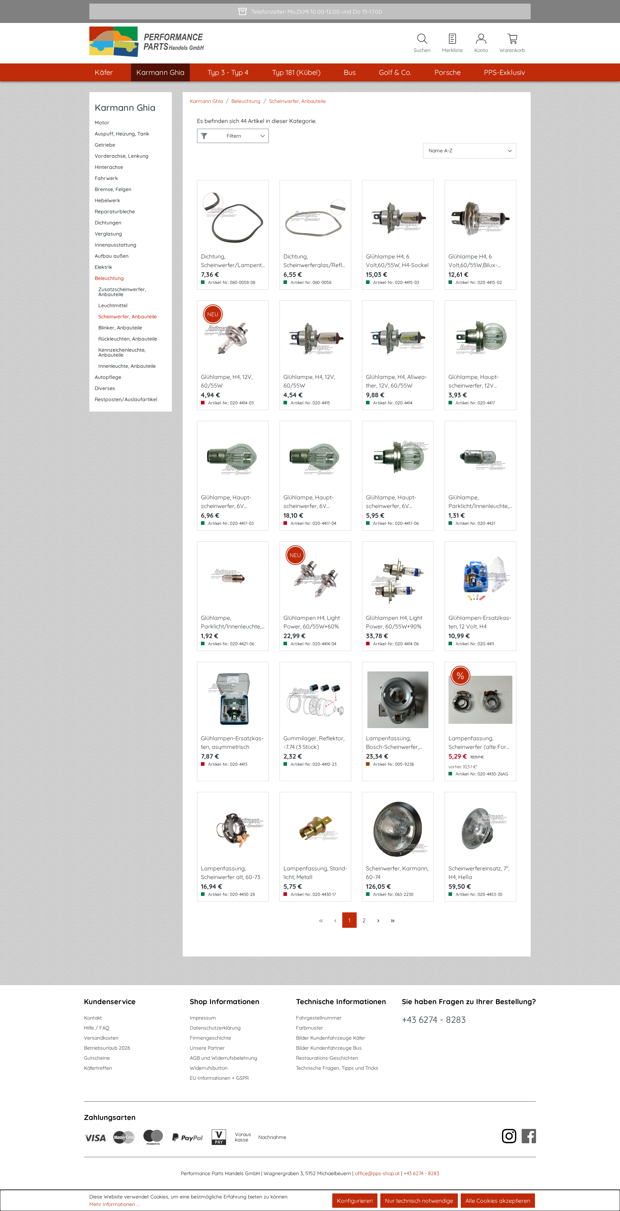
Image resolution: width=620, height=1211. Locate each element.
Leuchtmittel (112, 305)
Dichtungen (108, 222)
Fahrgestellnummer (319, 1018)
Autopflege (108, 377)
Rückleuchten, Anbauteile (127, 339)
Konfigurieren (355, 1200)
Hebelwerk (107, 200)
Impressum (203, 1018)
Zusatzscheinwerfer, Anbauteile (122, 292)
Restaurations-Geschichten (327, 1058)
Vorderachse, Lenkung (122, 156)
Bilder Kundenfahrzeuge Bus (329, 1048)
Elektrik (103, 267)
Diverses (105, 388)
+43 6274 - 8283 (434, 1019)
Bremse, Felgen (113, 189)
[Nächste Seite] (378, 920)
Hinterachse (109, 167)
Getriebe (105, 145)
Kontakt (93, 1018)
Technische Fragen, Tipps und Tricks (337, 1068)
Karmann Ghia (125, 107)
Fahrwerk (106, 178)
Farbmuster (309, 1028)
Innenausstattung (115, 245)
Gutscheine (97, 1058)
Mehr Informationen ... (114, 1204)
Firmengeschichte (210, 1038)
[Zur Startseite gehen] (149, 43)
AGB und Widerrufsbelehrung (223, 1058)
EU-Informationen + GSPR (219, 1078)
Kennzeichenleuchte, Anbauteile (122, 352)
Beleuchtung (109, 278)
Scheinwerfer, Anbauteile (127, 316)
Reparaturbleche (115, 211)
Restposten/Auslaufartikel (126, 399)
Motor (102, 122)
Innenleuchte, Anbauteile (127, 366)
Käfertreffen (98, 1068)
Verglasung (108, 234)
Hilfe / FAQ (96, 1028)
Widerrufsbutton (208, 1068)
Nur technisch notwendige (419, 1200)
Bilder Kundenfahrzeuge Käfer (330, 1038)
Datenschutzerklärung (215, 1028)
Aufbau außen (111, 256)
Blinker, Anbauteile (120, 327)
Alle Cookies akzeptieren (497, 1200)
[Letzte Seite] (392, 920)
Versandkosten (101, 1038)
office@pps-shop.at (377, 1173)
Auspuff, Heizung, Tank (122, 133)
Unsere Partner (207, 1048)
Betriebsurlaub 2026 (107, 1048)
